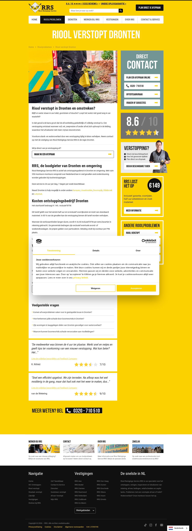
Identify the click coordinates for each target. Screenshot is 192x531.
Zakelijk (136, 441)
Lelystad (38, 194)
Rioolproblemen (52, 19)
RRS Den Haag (103, 481)
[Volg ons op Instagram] (150, 525)
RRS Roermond (81, 492)
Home (34, 19)
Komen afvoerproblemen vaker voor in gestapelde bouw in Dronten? (62, 312)
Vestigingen (112, 19)
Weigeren (95, 288)
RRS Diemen (80, 488)
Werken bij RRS (91, 19)
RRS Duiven (101, 485)
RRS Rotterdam (81, 496)
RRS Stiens (101, 492)
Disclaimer (58, 527)
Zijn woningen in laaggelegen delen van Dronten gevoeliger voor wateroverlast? (67, 325)
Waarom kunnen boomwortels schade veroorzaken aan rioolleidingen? (63, 331)
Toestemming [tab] (53, 250)
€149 (154, 185)
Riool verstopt (34, 488)
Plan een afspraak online (138, 77)
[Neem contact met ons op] (161, 525)
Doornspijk (97, 190)
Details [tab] (96, 250)
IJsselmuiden (86, 190)
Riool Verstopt (133, 232)
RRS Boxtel (79, 485)
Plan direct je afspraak (150, 7)
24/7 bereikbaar (57, 481)
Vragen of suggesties (136, 102)
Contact (67, 441)
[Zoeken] (121, 11)
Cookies (48, 527)
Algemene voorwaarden (74, 527)
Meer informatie (133, 210)
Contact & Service (150, 19)
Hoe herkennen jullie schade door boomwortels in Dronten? (58, 319)
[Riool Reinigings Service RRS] (42, 8)
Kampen (76, 190)
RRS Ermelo (101, 499)
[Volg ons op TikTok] (145, 525)
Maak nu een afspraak (44, 154)
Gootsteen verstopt (58, 492)
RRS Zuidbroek (80, 499)
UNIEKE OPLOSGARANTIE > (113, 3)
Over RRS (129, 19)
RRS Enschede (103, 488)
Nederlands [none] (178, 528)
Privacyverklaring (35, 527)
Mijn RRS (54, 499)
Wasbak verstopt (35, 492)
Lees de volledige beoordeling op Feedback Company (54, 359)
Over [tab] (138, 250)
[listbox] (178, 528)
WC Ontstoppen (35, 485)
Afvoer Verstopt (57, 496)
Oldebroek (107, 190)
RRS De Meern (80, 503)
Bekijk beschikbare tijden (138, 166)
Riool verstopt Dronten (66, 47)
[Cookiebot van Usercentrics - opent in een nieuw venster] (144, 241)
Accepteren (136, 288)
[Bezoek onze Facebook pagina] (156, 525)
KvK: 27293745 (92, 527)
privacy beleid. (81, 277)
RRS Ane (78, 481)
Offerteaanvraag (134, 94)
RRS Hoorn (101, 496)
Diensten (72, 19)
